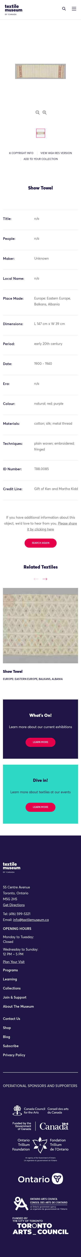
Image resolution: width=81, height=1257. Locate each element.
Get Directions (14, 905)
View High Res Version (56, 153)
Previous (36, 579)
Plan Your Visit (14, 962)
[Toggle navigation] (64, 8)
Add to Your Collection (41, 159)
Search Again (40, 543)
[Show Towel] (40, 625)
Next (45, 579)
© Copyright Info (21, 153)
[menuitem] (40, 972)
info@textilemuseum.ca (31, 920)
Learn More (40, 742)
